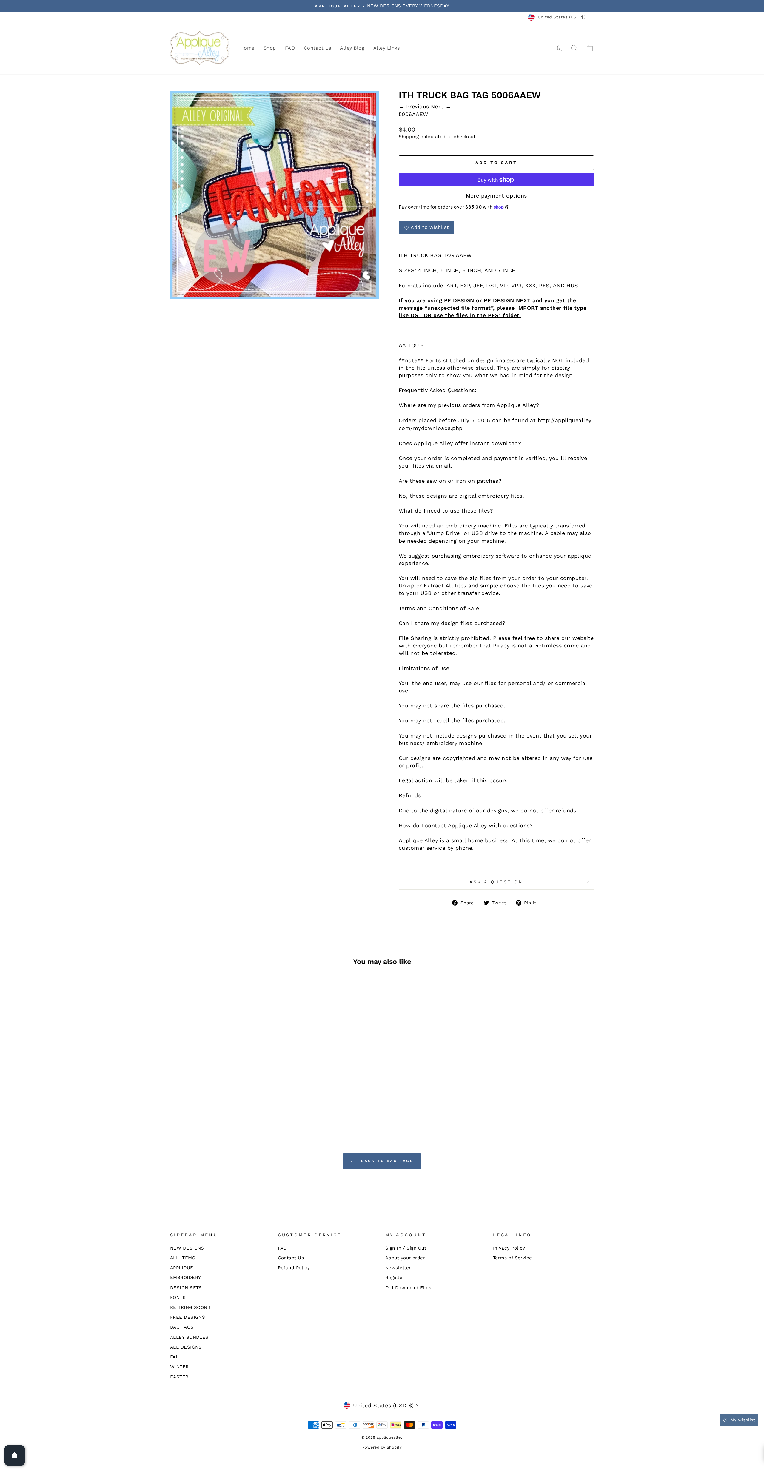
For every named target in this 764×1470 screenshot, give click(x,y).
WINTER (179, 1366)
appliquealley (573, 420)
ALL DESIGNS (186, 1347)
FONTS (178, 1297)
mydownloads (432, 428)
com (404, 428)
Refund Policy (294, 1267)
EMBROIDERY (185, 1277)
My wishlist (742, 1419)
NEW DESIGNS (187, 1248)
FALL (175, 1357)
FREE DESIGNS (187, 1317)
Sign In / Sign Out (405, 1248)
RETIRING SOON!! (190, 1307)
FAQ (290, 48)
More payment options (496, 195)
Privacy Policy (509, 1248)
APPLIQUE (181, 1267)
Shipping (409, 136)
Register (394, 1277)
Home (247, 48)
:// (552, 420)
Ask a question (496, 882)
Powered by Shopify (382, 1447)
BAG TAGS (182, 1327)
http (543, 420)
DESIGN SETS (186, 1287)
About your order (405, 1258)
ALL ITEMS (182, 1258)
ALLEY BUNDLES (189, 1337)
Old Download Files (408, 1287)
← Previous (415, 106)
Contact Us (317, 48)
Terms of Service (512, 1258)
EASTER (179, 1377)
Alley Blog (352, 48)
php (457, 428)
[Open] (14, 1455)
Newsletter (398, 1267)
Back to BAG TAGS (386, 1161)
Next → (441, 106)
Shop (270, 48)
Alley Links (386, 48)
